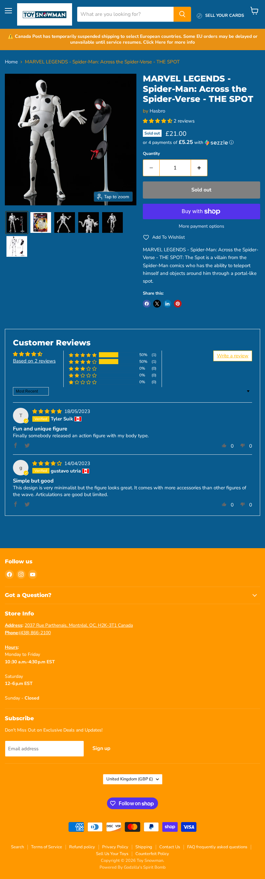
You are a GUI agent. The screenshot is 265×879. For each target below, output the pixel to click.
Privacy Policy (115, 847)
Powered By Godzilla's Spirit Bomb (133, 867)
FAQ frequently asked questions (217, 847)
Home (11, 62)
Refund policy (82, 847)
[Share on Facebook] (147, 304)
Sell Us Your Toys (112, 854)
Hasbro (157, 111)
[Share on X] (157, 304)
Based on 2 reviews (34, 361)
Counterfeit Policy (152, 854)
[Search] (182, 14)
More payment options (201, 226)
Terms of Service (46, 847)
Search (17, 847)
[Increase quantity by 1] (199, 167)
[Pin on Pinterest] (178, 304)
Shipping (143, 847)
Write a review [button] (233, 356)
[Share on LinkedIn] (167, 304)
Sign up (101, 748)
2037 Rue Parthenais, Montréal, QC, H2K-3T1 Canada (79, 625)
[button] (17, 222)
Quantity (151, 153)
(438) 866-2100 (35, 633)
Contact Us (169, 847)
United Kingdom (129, 779)
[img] (47, 411)
